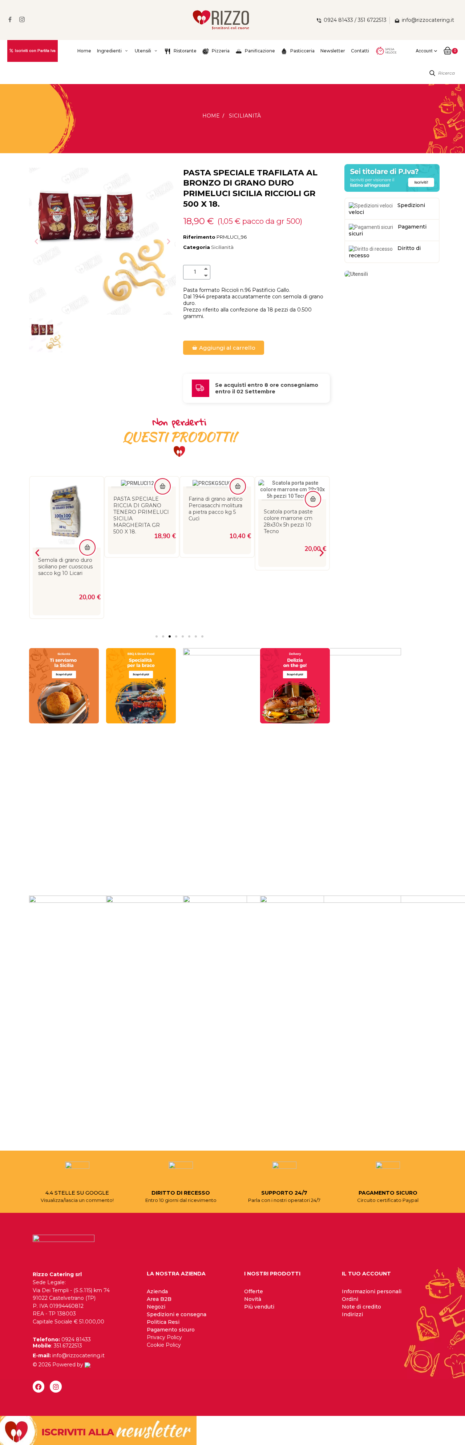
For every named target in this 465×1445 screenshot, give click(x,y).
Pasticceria (302, 50)
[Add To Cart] (87, 486)
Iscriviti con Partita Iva (35, 50)
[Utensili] (356, 274)
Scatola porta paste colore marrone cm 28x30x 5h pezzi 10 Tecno (213, 521)
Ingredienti (109, 50)
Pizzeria (220, 50)
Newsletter (332, 50)
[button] (36, 241)
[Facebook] (38, 1386)
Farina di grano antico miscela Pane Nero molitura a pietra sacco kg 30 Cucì (292, 515)
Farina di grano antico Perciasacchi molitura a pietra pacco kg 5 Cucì (140, 509)
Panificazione (259, 50)
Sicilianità (222, 247)
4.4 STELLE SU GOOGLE (77, 1193)
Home (84, 50)
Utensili (143, 50)
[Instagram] (55, 1386)
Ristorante (185, 50)
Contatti (360, 50)
